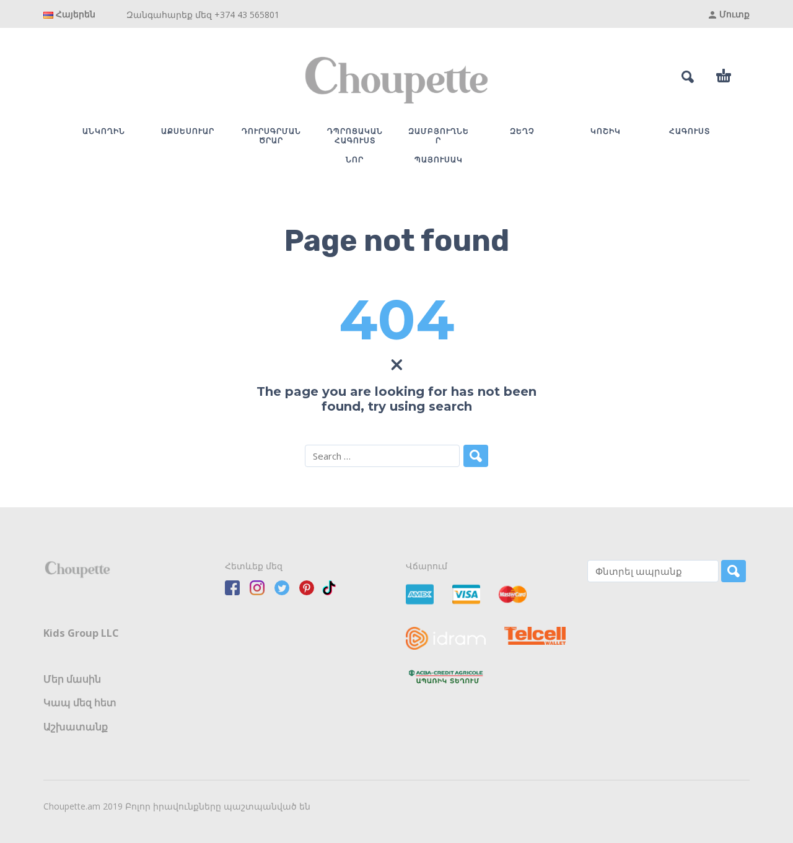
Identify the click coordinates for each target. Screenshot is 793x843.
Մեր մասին (72, 679)
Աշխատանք (75, 726)
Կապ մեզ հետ (79, 702)
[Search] (733, 571)
